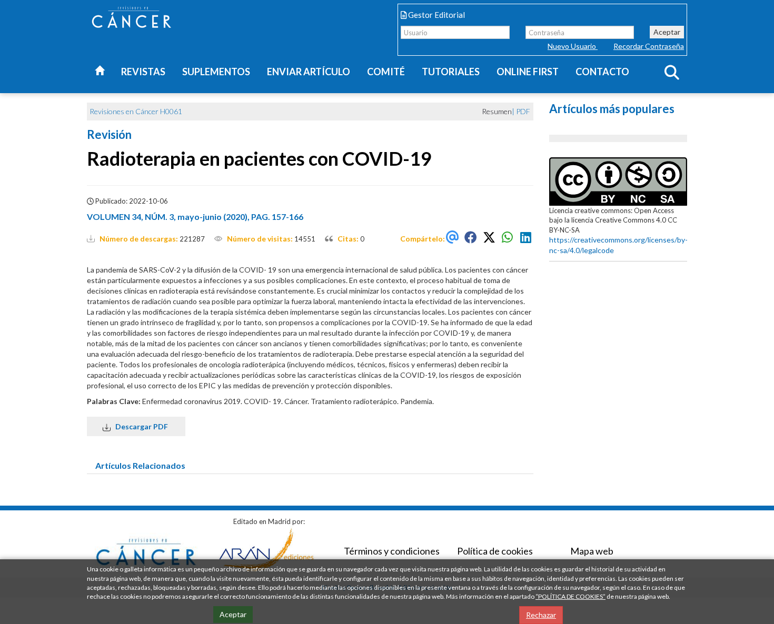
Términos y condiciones (392, 551)
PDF (523, 111)
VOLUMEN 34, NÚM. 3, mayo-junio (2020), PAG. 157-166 (195, 217)
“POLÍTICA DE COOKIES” (570, 596)
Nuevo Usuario (573, 46)
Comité (386, 71)
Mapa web (591, 551)
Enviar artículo (308, 71)
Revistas (143, 71)
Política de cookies (495, 551)
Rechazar (541, 614)
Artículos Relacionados (140, 465)
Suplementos (216, 71)
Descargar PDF (140, 426)
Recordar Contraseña (648, 46)
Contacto (602, 71)
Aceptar (666, 31)
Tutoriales (451, 71)
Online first (528, 71)
